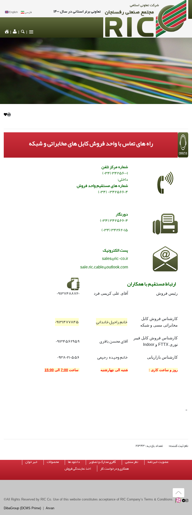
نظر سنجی (131, 461)
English (13, 12)
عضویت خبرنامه (158, 461)
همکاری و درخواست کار (114, 468)
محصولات (53, 461)
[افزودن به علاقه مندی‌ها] (5, 114)
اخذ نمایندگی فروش (77, 468)
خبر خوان (31, 461)
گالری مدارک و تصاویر (102, 461)
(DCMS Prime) (30, 508)
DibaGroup (11, 508)
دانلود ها (74, 461)
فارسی (28, 12)
